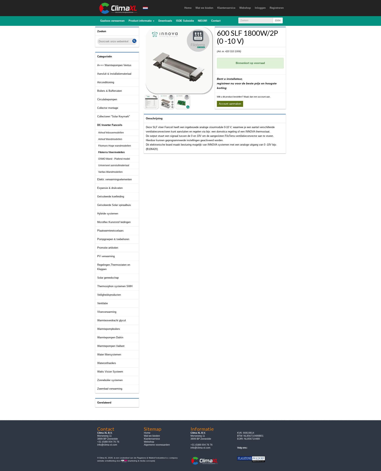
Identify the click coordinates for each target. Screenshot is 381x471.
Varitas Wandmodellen (110, 172)
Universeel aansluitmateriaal (113, 165)
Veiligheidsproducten (109, 294)
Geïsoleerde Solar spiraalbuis (114, 205)
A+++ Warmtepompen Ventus (114, 65)
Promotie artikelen (107, 247)
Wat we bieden (152, 435)
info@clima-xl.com (107, 444)
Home (147, 432)
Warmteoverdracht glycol (111, 320)
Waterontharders (106, 363)
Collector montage (107, 107)
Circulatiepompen (107, 99)
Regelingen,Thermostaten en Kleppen (113, 267)
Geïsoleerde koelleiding (110, 196)
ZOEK (278, 20)
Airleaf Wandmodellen (110, 139)
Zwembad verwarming (109, 388)
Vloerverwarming (106, 311)
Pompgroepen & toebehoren (113, 239)
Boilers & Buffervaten (109, 90)
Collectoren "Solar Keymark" (113, 116)
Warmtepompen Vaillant (110, 346)
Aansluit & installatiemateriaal (114, 73)
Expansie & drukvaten (110, 187)
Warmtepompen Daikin (110, 337)
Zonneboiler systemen (110, 380)
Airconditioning (105, 82)
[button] (141, 21)
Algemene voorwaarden (157, 444)
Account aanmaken (230, 103)
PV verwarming (106, 256)
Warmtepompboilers (108, 328)
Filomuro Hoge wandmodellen (114, 145)
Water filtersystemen (109, 354)
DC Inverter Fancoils (109, 125)
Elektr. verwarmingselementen (114, 179)
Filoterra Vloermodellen (111, 152)
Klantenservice (152, 438)
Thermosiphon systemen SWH (114, 286)
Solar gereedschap (108, 277)
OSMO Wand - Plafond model (114, 158)
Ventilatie (102, 303)
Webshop (149, 441)
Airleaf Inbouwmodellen (111, 132)
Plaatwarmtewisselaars (110, 230)
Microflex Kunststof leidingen (114, 222)
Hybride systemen (107, 213)
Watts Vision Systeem (110, 371)
